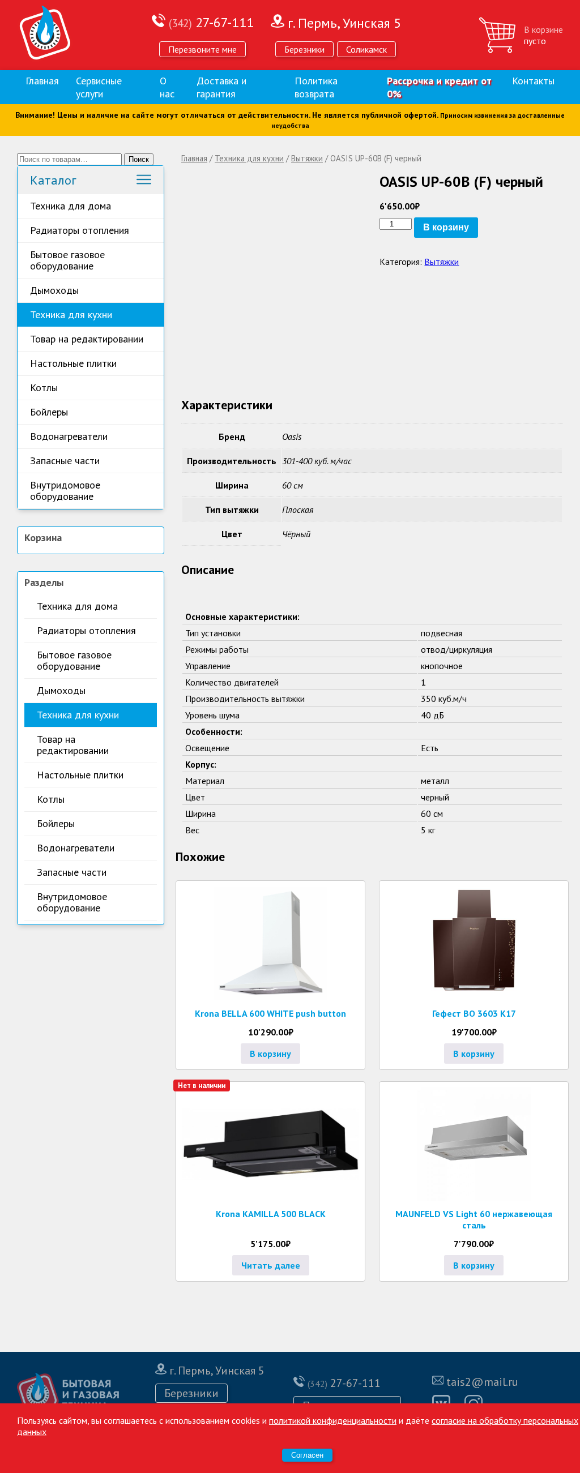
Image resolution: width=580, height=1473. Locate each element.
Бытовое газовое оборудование (67, 260)
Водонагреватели (69, 436)
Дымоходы (54, 290)
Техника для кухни (71, 314)
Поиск (139, 159)
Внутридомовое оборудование (65, 490)
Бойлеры (49, 411)
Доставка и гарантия (221, 87)
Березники (304, 49)
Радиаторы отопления (79, 230)
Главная (42, 80)
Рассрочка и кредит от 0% (439, 87)
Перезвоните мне (202, 49)
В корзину (446, 227)
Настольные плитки (73, 363)
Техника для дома (70, 205)
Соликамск (366, 49)
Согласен (307, 1455)
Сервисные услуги (99, 87)
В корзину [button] (270, 1053)
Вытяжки (307, 158)
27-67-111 (211, 22)
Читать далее (270, 1265)
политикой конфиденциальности (332, 1420)
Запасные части (65, 460)
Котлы (44, 387)
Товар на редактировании (86, 338)
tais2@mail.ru (482, 1381)
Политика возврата (316, 87)
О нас (167, 87)
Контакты (533, 80)
